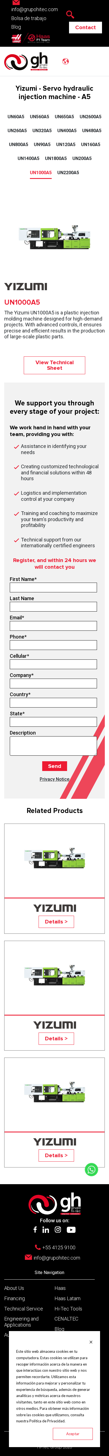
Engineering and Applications (21, 1322)
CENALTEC (66, 1319)
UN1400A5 (28, 158)
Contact (85, 27)
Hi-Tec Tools (68, 1309)
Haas (60, 1288)
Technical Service (23, 1309)
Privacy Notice (54, 779)
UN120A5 (65, 144)
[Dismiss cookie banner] (91, 1341)
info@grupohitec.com (57, 1258)
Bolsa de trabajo (28, 18)
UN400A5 (67, 130)
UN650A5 (64, 116)
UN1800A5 (56, 158)
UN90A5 (42, 144)
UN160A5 (90, 144)
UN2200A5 (68, 172)
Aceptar (72, 1434)
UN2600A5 (90, 116)
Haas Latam (67, 1298)
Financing (14, 1298)
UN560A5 (39, 116)
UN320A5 (42, 130)
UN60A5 (16, 116)
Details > (56, 922)
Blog (16, 27)
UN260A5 (17, 130)
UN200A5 (82, 158)
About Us (14, 1288)
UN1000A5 (41, 172)
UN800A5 (18, 144)
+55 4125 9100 (58, 1247)
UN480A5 (91, 130)
